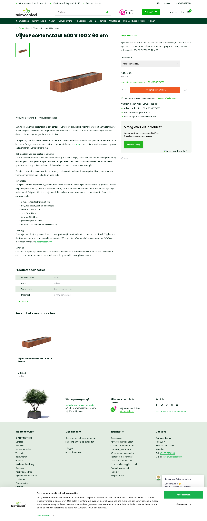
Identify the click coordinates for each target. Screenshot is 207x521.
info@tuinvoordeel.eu (172, 456)
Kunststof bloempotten (121, 460)
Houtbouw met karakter (121, 456)
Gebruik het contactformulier (80, 405)
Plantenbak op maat (120, 468)
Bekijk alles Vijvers (129, 35)
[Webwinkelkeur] (126, 12)
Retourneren (21, 456)
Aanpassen (181, 504)
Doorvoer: (126, 57)
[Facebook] (157, 405)
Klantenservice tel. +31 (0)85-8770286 (174, 3)
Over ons (19, 468)
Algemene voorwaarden (26, 475)
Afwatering (114, 20)
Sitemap (19, 486)
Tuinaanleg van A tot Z (121, 449)
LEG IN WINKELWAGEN (155, 90)
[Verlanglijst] (182, 12)
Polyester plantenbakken (122, 441)
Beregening (100, 20)
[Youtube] (177, 405)
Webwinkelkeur (127, 411)
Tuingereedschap (83, 20)
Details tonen (43, 515)
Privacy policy (21, 483)
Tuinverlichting (64, 20)
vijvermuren (77, 144)
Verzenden (20, 453)
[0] (187, 12)
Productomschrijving (25, 117)
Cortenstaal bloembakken (122, 445)
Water (52, 20)
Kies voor (140, 116)
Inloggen (69, 448)
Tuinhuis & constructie (134, 20)
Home (28, 28)
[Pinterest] (172, 405)
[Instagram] (167, 405)
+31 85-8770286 (167, 453)
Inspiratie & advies (23, 471)
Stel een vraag (133, 144)
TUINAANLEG (151, 12)
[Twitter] (162, 405)
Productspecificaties (48, 117)
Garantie (19, 460)
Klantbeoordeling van (137, 112)
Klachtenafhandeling (24, 464)
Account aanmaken (74, 452)
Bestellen (19, 445)
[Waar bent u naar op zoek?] (107, 12)
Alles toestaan (184, 494)
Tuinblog (114, 471)
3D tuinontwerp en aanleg (122, 453)
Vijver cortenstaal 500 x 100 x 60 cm (35, 360)
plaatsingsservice (43, 241)
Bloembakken (22, 20)
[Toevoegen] (49, 374)
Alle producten (117, 475)
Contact (19, 441)
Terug (21, 28)
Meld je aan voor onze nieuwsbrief (171, 411)
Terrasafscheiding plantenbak (124, 464)
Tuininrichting (39, 20)
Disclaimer (20, 479)
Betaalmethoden (23, 449)
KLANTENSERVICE (23, 438)
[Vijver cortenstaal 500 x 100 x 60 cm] (36, 338)
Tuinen (151, 20)
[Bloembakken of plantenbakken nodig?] (30, 12)
